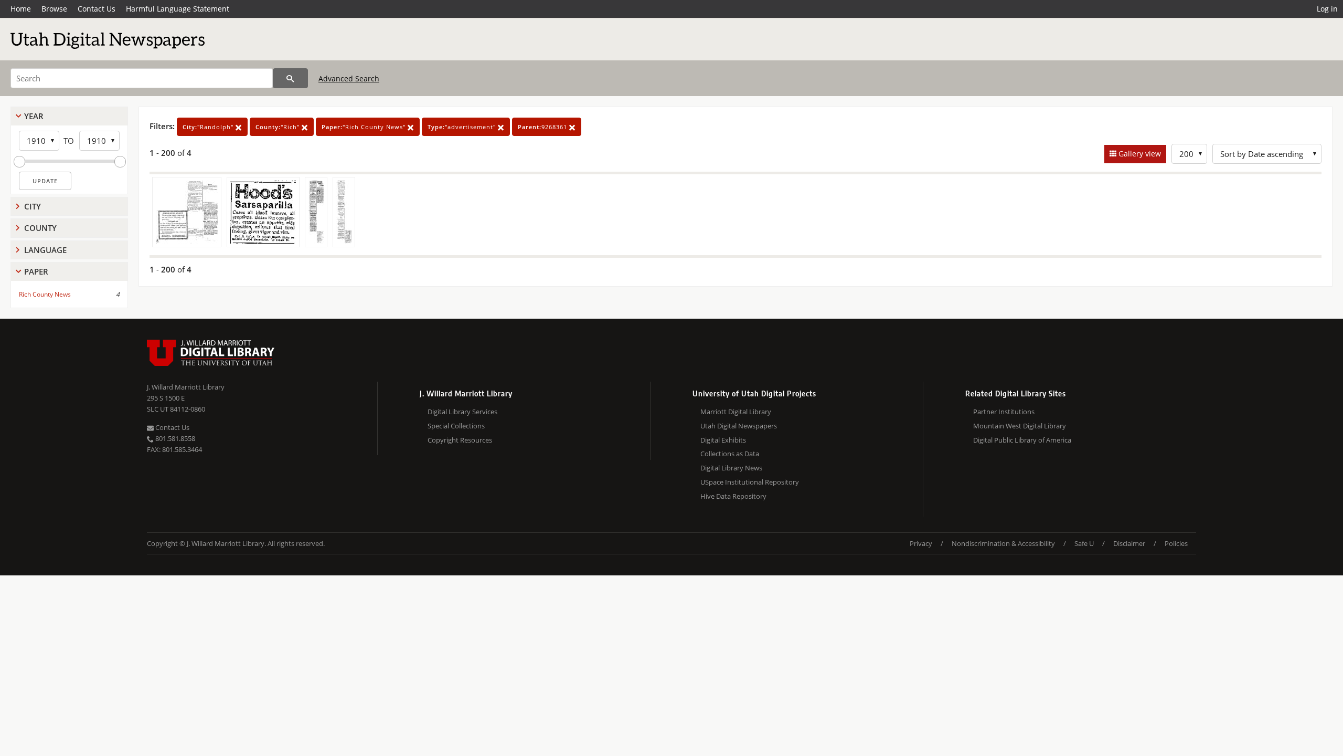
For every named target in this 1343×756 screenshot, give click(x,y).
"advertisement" (463, 127)
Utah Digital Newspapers (738, 425)
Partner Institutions (1004, 411)
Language (45, 250)
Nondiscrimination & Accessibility (1003, 543)
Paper (36, 271)
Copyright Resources (460, 440)
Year (34, 116)
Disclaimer (1129, 543)
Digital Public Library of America (1022, 440)
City (32, 206)
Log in (1327, 9)
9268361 (543, 127)
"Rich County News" (365, 127)
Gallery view (1138, 154)
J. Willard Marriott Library (186, 387)
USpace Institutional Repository (749, 482)
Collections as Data (729, 453)
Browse (54, 9)
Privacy (921, 543)
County (40, 228)
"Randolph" (209, 127)
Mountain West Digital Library (1019, 425)
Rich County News (45, 294)
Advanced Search (348, 78)
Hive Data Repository (733, 496)
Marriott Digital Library (735, 411)
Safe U (1084, 543)
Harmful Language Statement (177, 9)
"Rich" (278, 127)
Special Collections (456, 425)
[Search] (290, 78)
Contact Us (96, 9)
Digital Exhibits (723, 440)
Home (20, 9)
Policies (1176, 543)
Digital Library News (731, 467)
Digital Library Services (462, 411)
